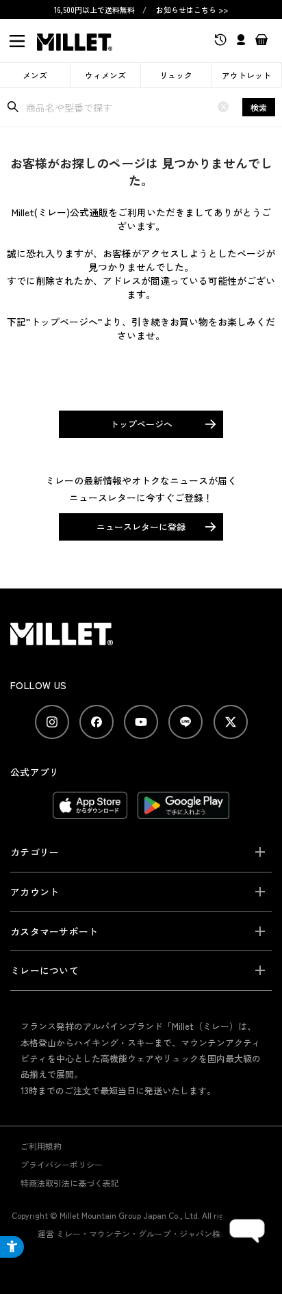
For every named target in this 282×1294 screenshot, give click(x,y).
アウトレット (246, 75)
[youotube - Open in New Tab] (141, 722)
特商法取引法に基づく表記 (70, 1183)
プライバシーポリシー (62, 1164)
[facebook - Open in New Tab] (96, 722)
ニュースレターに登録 (141, 526)
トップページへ (141, 423)
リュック (175, 75)
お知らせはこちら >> (192, 9)
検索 (259, 107)
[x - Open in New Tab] (231, 722)
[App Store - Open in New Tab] (90, 812)
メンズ (35, 75)
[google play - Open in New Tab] (184, 812)
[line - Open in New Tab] (185, 722)
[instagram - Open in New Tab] (52, 722)
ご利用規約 (41, 1146)
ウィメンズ (105, 75)
